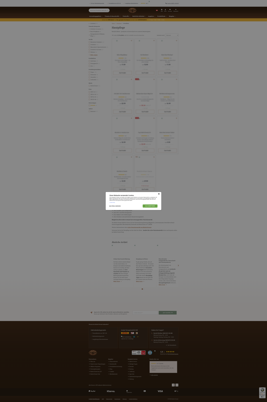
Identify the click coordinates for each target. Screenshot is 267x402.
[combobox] (159, 194)
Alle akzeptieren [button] (150, 206)
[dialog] (133, 201)
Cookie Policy (112, 202)
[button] (115, 206)
